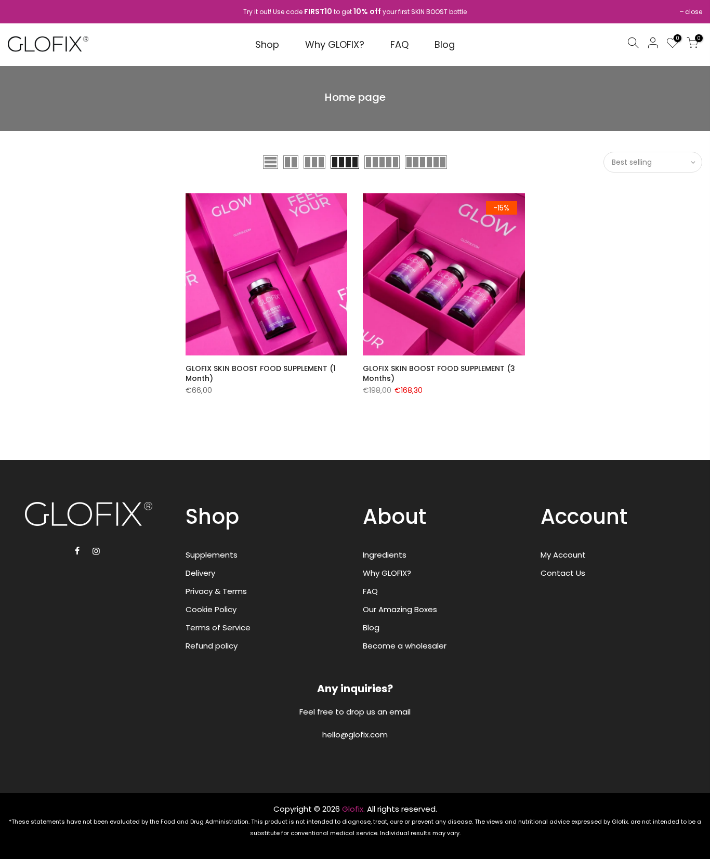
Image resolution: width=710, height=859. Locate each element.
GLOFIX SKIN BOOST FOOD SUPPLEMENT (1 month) (261, 373)
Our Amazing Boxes (400, 609)
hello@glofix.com (355, 734)
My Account (563, 554)
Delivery (200, 572)
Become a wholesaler (404, 645)
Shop (267, 44)
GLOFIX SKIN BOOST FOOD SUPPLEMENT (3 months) (439, 373)
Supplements (212, 554)
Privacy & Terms (216, 591)
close (693, 11)
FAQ (399, 44)
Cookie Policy (211, 609)
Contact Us (563, 572)
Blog (445, 44)
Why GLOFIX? (334, 44)
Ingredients (384, 554)
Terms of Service (218, 627)
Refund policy (212, 645)
